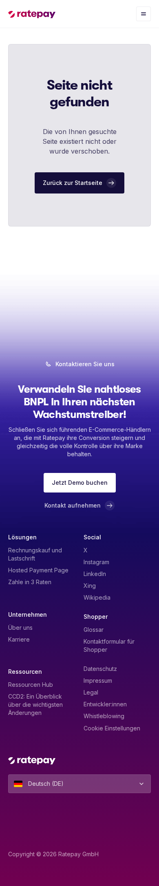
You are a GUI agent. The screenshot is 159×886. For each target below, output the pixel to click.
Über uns (20, 627)
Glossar (94, 629)
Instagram (96, 561)
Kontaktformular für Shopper (109, 645)
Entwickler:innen (105, 704)
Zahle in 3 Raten (29, 581)
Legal (91, 692)
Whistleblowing (104, 715)
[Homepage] (31, 14)
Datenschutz (100, 668)
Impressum (98, 680)
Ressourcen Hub (30, 684)
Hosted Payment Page (38, 570)
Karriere (19, 639)
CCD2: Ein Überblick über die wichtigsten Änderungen (35, 704)
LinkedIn (95, 573)
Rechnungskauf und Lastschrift (35, 554)
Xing (90, 585)
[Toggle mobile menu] (143, 14)
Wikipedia (97, 597)
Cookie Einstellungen (112, 728)
